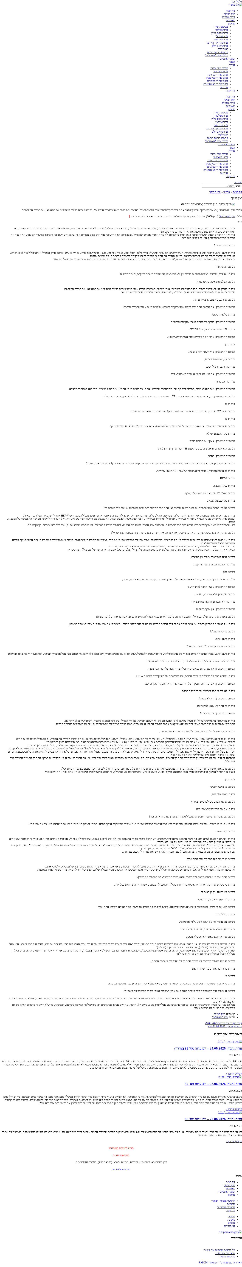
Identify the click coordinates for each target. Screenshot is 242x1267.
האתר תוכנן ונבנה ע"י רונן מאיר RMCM (220, 1262)
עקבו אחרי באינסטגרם (215, 84)
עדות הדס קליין (219, 33)
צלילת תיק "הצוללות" (216, 55)
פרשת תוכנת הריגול (217, 52)
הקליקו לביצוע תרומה (121, 1169)
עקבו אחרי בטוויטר (217, 74)
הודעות (224, 87)
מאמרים (230, 20)
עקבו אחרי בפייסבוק (217, 77)
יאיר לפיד (223, 49)
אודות (232, 64)
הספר (232, 61)
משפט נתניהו (221, 26)
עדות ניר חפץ (220, 39)
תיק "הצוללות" (227, 216)
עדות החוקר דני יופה (217, 42)
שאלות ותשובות (226, 58)
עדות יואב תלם (220, 45)
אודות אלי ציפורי (219, 68)
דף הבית (230, 10)
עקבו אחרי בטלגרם (217, 80)
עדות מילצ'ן (221, 36)
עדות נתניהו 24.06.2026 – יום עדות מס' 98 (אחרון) (208, 1048)
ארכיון (231, 23)
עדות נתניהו (228, 17)
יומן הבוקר (229, 13)
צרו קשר (230, 90)
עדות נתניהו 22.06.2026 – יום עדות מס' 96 (213, 1119)
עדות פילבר (221, 29)
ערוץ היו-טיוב (220, 71)
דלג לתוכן (237, 1)
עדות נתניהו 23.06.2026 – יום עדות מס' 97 (213, 1084)
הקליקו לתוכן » (234, 1073)
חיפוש (239, 185)
